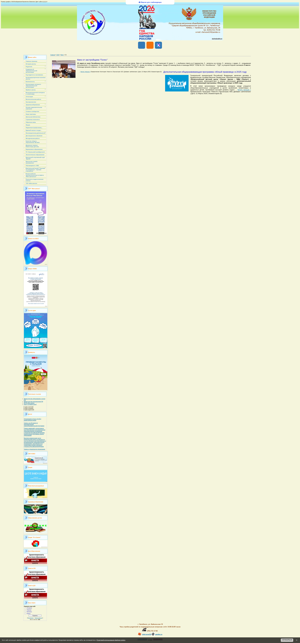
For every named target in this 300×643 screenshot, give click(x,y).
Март (62, 55)
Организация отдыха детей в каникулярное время (32, 419)
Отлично (29, 608)
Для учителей (29, 407)
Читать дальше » (85, 71)
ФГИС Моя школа (29, 403)
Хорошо (29, 610)
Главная (52, 55)
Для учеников (29, 408)
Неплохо (29, 611)
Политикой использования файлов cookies (111, 640)
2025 (57, 55)
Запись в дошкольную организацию (34, 449)
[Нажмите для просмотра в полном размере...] (63, 77)
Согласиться (287, 640)
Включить (32, 1)
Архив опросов (38, 618)
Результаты (31, 618)
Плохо (28, 613)
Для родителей (29, 409)
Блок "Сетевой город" (30, 404)
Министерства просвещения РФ (33, 401)
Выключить (25, 1)
